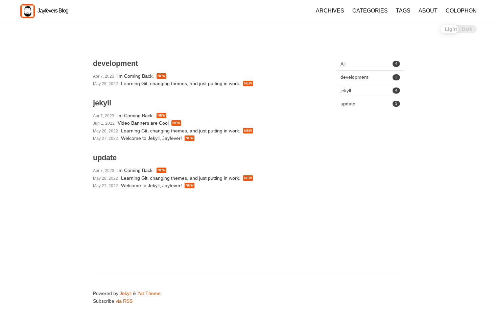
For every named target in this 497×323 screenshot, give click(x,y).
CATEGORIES (370, 11)
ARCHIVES (330, 11)
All (368, 64)
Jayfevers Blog (52, 11)
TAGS (403, 11)
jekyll (368, 90)
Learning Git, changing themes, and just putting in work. (180, 83)
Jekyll (126, 293)
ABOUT (428, 11)
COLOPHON (461, 11)
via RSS (124, 301)
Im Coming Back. (135, 76)
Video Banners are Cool (143, 123)
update (368, 103)
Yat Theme (149, 293)
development (368, 77)
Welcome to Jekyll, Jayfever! (151, 138)
